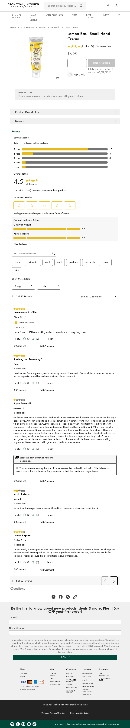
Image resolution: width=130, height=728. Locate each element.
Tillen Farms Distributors (79, 713)
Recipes (22, 677)
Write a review (104, 46)
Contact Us (86, 677)
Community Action (70, 692)
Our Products (27, 27)
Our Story (70, 677)
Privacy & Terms (88, 686)
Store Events (55, 682)
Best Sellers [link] (90, 16)
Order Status (87, 674)
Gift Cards (23, 674)
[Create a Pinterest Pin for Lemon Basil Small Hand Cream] (54, 596)
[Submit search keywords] (81, 5)
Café (51, 678)
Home (13, 27)
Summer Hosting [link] (16, 16)
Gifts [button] (74, 15)
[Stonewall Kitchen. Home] (23, 5)
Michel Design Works (49, 27)
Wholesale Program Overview (53, 713)
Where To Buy (55, 685)
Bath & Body (71, 27)
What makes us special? (71, 681)
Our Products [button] (54, 15)
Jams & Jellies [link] (33, 17)
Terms (95, 649)
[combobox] (65, 6)
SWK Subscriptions (104, 674)
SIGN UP (65, 657)
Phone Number (16, 628)
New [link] (106, 15)
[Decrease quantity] (70, 63)
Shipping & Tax (87, 683)
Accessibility (86, 694)
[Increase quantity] (84, 63)
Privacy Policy (64, 652)
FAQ (84, 680)
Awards (69, 685)
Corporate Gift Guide (104, 679)
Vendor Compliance (87, 690)
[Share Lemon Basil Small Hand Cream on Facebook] (61, 596)
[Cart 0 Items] (118, 5)
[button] (108, 5)
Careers (69, 674)
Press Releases (71, 688)
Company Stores (53, 674)
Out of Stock (101, 63)
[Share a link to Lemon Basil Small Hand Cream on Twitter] (68, 596)
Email (13, 617)
